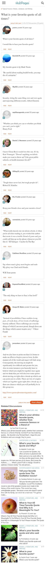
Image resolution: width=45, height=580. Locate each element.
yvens (14, 28)
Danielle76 (16, 56)
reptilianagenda (18, 112)
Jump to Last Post (16, 23)
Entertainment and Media (29, 468)
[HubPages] (22, 3)
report (9, 49)
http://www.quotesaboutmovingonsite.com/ (19, 392)
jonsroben (16, 343)
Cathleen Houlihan (19, 253)
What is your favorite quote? (26, 552)
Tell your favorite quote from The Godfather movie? (28, 473)
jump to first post (24, 402)
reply (4, 49)
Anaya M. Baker (18, 307)
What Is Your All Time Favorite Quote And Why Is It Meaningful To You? (29, 506)
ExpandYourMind (18, 284)
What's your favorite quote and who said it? (29, 533)
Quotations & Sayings (28, 440)
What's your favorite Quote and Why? (29, 444)
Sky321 (15, 87)
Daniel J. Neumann (19, 140)
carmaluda (16, 220)
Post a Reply (36, 402)
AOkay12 (15, 171)
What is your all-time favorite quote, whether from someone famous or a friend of (29, 420)
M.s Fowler (16, 197)
